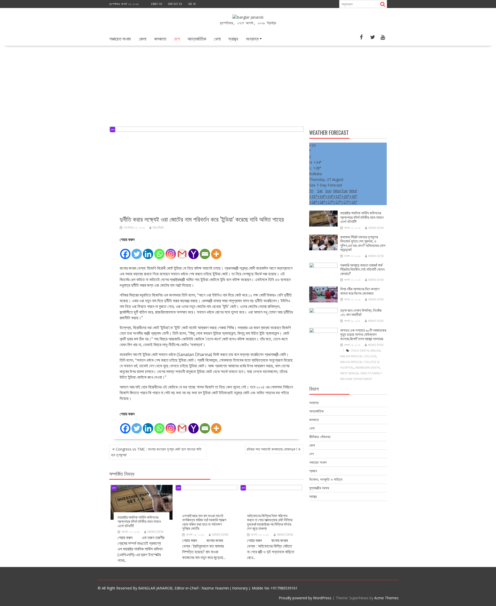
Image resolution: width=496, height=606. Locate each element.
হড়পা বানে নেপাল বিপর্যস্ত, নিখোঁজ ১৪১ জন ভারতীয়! (361, 312)
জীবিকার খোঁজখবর (319, 436)
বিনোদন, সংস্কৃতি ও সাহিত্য (325, 479)
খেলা (217, 38)
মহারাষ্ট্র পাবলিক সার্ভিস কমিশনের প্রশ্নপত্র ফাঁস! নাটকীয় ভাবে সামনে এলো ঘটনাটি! (139, 521)
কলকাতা (160, 38)
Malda (375, 350)
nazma (158, 227)
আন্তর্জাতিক (197, 38)
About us (156, 4)
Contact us (175, 4)
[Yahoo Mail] (193, 251)
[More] (216, 251)
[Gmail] (182, 251)
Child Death (360, 350)
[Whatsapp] (159, 251)
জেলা (142, 38)
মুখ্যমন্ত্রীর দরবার (319, 487)
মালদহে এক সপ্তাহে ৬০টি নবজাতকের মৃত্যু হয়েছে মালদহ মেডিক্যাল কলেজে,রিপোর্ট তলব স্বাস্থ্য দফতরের (363, 334)
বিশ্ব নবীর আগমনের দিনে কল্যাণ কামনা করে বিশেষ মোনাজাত (359, 291)
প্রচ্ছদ (313, 470)
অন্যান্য (252, 38)
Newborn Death (367, 367)
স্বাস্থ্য (233, 38)
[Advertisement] (248, 84)
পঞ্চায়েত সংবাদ (120, 38)
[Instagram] (171, 251)
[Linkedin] (148, 251)
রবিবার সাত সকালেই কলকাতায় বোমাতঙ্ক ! (272, 449)
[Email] (205, 251)
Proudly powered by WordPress (305, 597)
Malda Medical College (358, 356)
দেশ (177, 38)
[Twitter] (136, 251)
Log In (192, 4)
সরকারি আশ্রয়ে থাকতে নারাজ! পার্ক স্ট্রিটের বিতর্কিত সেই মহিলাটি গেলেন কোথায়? (362, 269)
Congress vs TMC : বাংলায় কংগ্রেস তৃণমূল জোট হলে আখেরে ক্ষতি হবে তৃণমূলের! (156, 452)
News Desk (156, 532)
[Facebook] (125, 251)
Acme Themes (386, 597)
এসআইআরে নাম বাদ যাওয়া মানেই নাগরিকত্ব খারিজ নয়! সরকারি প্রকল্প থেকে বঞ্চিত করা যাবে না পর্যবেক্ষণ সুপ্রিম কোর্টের (204, 521)
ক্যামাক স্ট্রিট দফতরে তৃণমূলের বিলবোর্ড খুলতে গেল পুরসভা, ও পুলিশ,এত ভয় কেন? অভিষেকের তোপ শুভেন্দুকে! (362, 243)
